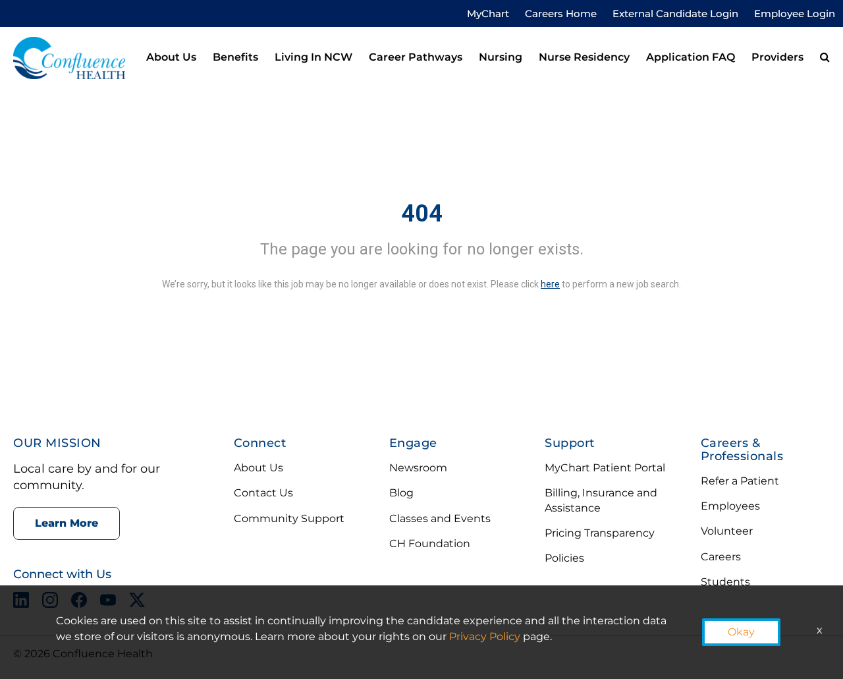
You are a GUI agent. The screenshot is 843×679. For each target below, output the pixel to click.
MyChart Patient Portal (605, 467)
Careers (721, 556)
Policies (564, 558)
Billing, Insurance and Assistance (601, 500)
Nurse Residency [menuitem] (584, 57)
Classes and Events (440, 518)
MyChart (488, 13)
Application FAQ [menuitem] (690, 57)
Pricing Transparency (600, 533)
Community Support (289, 518)
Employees (730, 506)
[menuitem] (825, 58)
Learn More (66, 523)
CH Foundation (429, 543)
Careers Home (561, 13)
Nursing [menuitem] (500, 57)
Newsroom (418, 467)
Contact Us (263, 493)
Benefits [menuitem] (235, 57)
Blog (401, 493)
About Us (258, 467)
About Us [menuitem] (171, 57)
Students (725, 582)
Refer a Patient (740, 481)
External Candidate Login (675, 13)
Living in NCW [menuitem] (313, 57)
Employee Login (794, 13)
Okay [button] (741, 632)
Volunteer (727, 531)
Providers (777, 57)
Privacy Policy (484, 636)
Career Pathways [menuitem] (415, 57)
